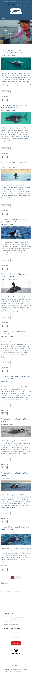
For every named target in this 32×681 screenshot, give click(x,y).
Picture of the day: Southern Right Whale (15, 420)
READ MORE (6, 92)
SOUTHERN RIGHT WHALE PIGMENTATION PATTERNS (12, 51)
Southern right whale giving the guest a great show (14, 220)
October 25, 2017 (5, 55)
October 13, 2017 (5, 110)
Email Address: (16, 637)
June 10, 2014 (4, 336)
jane (14, 55)
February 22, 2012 (5, 478)
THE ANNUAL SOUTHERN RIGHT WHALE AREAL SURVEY (14, 106)
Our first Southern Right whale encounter (13, 332)
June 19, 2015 (4, 224)
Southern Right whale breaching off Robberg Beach (15, 377)
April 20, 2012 (4, 424)
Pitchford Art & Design (21, 671)
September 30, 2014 (6, 279)
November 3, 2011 (5, 532)
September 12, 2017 (6, 167)
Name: (16, 632)
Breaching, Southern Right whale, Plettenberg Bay (14, 275)
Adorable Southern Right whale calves (13, 163)
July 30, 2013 (4, 381)
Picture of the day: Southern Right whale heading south (15, 528)
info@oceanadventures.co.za (11, 1)
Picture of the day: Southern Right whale (15, 474)
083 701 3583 (26, 1)
